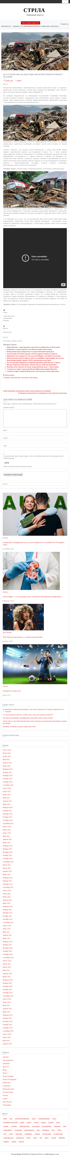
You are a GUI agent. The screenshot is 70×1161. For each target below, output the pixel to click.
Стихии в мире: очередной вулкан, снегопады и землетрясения (33, 371)
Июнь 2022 (7, 897)
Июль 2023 (7, 865)
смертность (20, 1138)
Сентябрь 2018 (8, 1031)
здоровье (14, 1126)
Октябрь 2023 (7, 858)
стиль (35, 1138)
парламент (28, 1134)
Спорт (5, 1098)
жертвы (7, 377)
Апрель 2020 (7, 973)
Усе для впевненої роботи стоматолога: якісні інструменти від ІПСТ (28, 715)
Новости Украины (9, 1079)
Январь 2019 (7, 1018)
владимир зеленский (10, 1122)
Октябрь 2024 (7, 820)
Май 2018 (6, 1040)
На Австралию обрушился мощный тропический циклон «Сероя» (34, 362)
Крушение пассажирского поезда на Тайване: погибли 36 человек (34, 356)
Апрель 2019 (7, 1009)
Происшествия (8, 1089)
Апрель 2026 (7, 763)
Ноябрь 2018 (7, 1024)
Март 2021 (6, 938)
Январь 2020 (7, 983)
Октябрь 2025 (7, 782)
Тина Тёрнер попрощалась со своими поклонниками (22, 637)
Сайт (5, 446)
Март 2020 (6, 977)
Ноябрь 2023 (7, 855)
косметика (18, 1130)
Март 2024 (6, 842)
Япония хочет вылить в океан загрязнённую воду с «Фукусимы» (33, 367)
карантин (57, 1126)
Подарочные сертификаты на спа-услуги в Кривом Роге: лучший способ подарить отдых (33, 543)
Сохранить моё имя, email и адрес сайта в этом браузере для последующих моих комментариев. (33, 457)
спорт (28, 1138)
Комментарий (9, 407)
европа (43, 1122)
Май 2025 (6, 798)
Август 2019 (7, 999)
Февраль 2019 (8, 1015)
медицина (45, 1130)
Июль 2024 (7, 830)
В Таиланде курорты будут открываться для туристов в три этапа (42, 393)
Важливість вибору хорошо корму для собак (19, 726)
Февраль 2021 (8, 941)
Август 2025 (7, 788)
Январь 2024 (7, 849)
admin (19, 80)
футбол (21, 1141)
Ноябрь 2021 (7, 916)
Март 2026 (6, 766)
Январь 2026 (7, 772)
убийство (62, 1138)
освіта (11, 1134)
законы (5, 1126)
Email (5, 438)
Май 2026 (6, 759)
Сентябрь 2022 (8, 887)
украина (6, 1141)
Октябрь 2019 (7, 993)
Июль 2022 (7, 894)
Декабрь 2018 (7, 1021)
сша (40, 1138)
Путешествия (8, 1092)
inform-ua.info (17, 341)
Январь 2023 (7, 881)
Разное (5, 538)
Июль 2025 (7, 791)
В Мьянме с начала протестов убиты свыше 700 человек (29, 349)
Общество (6, 1083)
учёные (13, 1141)
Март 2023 (6, 874)
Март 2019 (6, 1012)
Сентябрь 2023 (8, 862)
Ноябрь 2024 (7, 817)
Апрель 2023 (7, 871)
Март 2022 (6, 903)
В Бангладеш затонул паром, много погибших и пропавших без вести (35, 358)
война (22, 1122)
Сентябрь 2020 (8, 957)
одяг (4, 1134)
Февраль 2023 (8, 878)
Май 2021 (6, 932)
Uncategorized (8, 1060)
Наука (5, 1073)
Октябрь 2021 (7, 919)
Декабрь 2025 (7, 775)
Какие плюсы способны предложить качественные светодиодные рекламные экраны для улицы (35, 722)
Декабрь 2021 (7, 913)
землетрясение (15, 377)
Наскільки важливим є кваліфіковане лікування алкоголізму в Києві (28, 718)
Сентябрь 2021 (8, 922)
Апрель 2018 (7, 1044)
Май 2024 (6, 836)
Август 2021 (7, 925)
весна (54, 1118)
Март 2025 (6, 804)
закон (58, 1122)
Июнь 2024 (7, 833)
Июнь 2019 (7, 1002)
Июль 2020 (7, 964)
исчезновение (46, 1126)
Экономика (7, 1105)
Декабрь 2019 (7, 986)
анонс (34, 1118)
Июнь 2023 (7, 868)
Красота (6, 1067)
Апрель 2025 (7, 801)
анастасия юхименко (22, 1118)
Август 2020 (7, 961)
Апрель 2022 (7, 900)
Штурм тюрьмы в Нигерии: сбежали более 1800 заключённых (32, 365)
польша (37, 1134)
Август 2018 (7, 1034)
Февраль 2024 (8, 846)
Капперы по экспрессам (12, 691)
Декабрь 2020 (7, 948)
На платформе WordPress (20, 1154)
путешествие (46, 1134)
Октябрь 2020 (7, 954)
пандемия (18, 1134)
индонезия (25, 377)
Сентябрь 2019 (8, 996)
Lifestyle (6, 1057)
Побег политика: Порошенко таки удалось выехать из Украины (27, 391)
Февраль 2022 (8, 906)
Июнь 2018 (7, 1037)
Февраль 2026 (8, 769)
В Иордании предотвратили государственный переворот (30, 351)
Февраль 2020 (8, 980)
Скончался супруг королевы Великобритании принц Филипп (32, 369)
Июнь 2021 (7, 929)
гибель (29, 1122)
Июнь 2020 (7, 967)
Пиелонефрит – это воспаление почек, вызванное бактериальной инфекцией (32, 597)
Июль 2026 (7, 753)
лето (38, 1130)
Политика (6, 1086)
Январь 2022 (7, 910)
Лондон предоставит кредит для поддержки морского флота (32, 354)
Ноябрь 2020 (7, 951)
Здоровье (6, 1063)
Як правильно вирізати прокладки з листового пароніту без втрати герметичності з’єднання (33, 710)
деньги (36, 1122)
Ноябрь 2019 (7, 989)
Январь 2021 (7, 945)
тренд (47, 1138)
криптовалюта (29, 1130)
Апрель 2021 (7, 935)
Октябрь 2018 (7, 1028)
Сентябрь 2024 (8, 823)
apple (5, 1118)
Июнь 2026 (7, 756)
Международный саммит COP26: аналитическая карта (29, 360)
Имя (5, 430)
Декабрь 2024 (7, 814)
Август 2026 (7, 750)
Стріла (34, 10)
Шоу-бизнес (7, 632)
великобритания (44, 1118)
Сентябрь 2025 (8, 785)
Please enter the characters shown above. (18, 466)
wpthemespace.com (51, 1154)
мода (53, 1130)
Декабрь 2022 (7, 884)
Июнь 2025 (7, 795)
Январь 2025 (7, 811)
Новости (34, 1157)
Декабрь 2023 (7, 852)
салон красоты (8, 1138)
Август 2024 (7, 826)
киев (64, 1126)
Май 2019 (6, 1005)
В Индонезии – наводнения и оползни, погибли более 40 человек (33, 347)
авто (10, 1118)
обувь (59, 1130)
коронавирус (7, 1130)
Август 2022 (7, 890)
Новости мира (9, 375)
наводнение (33, 377)
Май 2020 (6, 970)
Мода (5, 1070)
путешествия (58, 1134)
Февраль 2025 (8, 807)
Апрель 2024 (7, 839)
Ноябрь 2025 (7, 779)
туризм (53, 1138)
